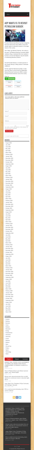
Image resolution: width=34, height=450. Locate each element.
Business (8, 323)
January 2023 (9, 225)
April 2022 (8, 240)
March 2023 (8, 221)
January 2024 (9, 202)
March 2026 (8, 152)
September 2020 (9, 277)
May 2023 (8, 217)
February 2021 (9, 267)
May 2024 (8, 194)
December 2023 (9, 204)
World (7, 353)
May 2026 (8, 148)
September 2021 (9, 254)
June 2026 (8, 146)
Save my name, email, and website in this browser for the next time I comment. (17, 127)
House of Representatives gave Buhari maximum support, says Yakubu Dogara (16, 419)
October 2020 (9, 275)
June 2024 (8, 192)
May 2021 (8, 262)
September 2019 (9, 300)
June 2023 (8, 216)
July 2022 (8, 235)
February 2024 (9, 200)
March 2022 (8, 242)
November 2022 (9, 229)
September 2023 (9, 210)
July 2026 (8, 144)
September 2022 (9, 233)
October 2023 (9, 208)
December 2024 (9, 181)
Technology (8, 352)
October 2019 (9, 298)
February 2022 (9, 244)
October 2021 (9, 252)
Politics (7, 348)
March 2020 (8, 289)
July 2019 (8, 304)
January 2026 (9, 156)
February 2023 (9, 223)
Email (6, 116)
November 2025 (9, 160)
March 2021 (8, 265)
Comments (25, 359)
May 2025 (8, 171)
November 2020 (9, 273)
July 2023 (8, 214)
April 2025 (8, 173)
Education (8, 329)
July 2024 (8, 191)
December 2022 (9, 227)
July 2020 (8, 281)
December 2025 (9, 158)
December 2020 (9, 271)
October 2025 (9, 162)
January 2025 (9, 179)
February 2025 (9, 177)
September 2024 (9, 187)
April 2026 (8, 150)
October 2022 (9, 231)
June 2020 (8, 283)
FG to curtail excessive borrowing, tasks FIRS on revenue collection (16, 437)
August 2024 (9, 189)
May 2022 (8, 239)
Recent (17, 359)
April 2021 (8, 264)
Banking (7, 321)
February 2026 (9, 154)
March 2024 (8, 198)
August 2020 (9, 279)
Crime (7, 325)
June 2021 (8, 260)
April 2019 (8, 310)
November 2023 (9, 206)
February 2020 (9, 290)
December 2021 (9, 248)
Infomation (8, 334)
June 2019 (8, 306)
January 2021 (9, 269)
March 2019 (8, 312)
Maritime (8, 340)
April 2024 (8, 196)
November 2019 (9, 296)
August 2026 (9, 143)
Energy (7, 330)
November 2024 (9, 183)
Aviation (7, 319)
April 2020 (8, 287)
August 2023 (9, 212)
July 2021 (8, 258)
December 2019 (9, 294)
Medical (7, 342)
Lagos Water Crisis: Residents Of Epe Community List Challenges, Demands (15, 432)
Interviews (8, 336)
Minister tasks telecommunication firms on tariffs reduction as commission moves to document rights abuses (17, 378)
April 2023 (8, 219)
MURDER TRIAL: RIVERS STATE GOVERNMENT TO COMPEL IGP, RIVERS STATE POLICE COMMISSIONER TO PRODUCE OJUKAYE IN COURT (15, 411)
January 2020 (9, 292)
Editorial (7, 327)
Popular (9, 359)
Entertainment (9, 332)
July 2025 (8, 168)
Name (6, 111)
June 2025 (8, 169)
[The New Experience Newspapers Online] (17, 8)
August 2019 (9, 302)
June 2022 (8, 237)
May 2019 (8, 308)
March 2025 (8, 175)
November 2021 (9, 250)
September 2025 (9, 164)
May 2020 (8, 285)
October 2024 (9, 185)
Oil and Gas (8, 346)
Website (7, 121)
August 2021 (9, 256)
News (7, 344)
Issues (7, 338)
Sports (7, 350)
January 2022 (9, 246)
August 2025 (9, 166)
